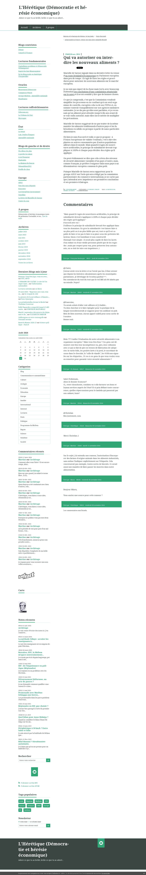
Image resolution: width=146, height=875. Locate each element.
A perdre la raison (25, 154)
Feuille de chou (24, 169)
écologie (23, 384)
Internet (23, 409)
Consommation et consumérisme (32, 376)
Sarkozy (27, 810)
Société (23, 442)
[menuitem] (24, 27)
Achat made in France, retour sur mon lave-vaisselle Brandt (86, 40)
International (25, 405)
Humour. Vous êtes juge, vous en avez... (33, 276)
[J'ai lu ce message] (144, 873)
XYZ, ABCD (25, 278)
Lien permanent (70, 189)
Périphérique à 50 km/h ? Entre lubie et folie (33, 729)
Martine (22, 459)
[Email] (34, 771)
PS (20, 810)
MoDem (38, 801)
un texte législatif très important (80, 75)
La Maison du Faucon (26, 163)
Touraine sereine (24, 319)
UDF (46, 801)
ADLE (20, 183)
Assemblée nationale (26, 138)
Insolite (23, 400)
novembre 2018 (24, 256)
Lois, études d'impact (26, 135)
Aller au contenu (7, 2)
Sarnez (22, 806)
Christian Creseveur (26, 304)
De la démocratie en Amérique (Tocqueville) (30, 75)
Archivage (35, 459)
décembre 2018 (24, 253)
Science (23, 433)
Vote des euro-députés (26, 186)
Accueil (24, 27)
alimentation (110, 189)
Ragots (23, 429)
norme (65, 191)
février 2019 (23, 247)
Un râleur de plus (25, 151)
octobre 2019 (23, 241)
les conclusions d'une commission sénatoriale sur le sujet (90, 93)
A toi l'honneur (24, 157)
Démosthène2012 (24, 166)
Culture (23, 380)
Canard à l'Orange (25, 53)
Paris (22, 417)
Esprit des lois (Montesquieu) (29, 71)
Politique (23, 421)
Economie (24, 388)
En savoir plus (106, 873)
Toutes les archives (25, 263)
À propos (50, 27)
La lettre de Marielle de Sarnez (30, 198)
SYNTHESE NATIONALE (36, 309)
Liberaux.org (23, 112)
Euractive (22, 189)
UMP (39, 806)
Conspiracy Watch (25, 93)
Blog (22, 371)
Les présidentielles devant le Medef (31, 302)
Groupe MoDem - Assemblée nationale (32, 96)
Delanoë (31, 806)
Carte (21, 590)
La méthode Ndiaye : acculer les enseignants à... (33, 640)
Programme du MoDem (29, 425)
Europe (23, 396)
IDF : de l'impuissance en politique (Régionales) (32, 667)
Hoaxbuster (22, 99)
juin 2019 (21, 244)
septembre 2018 (24, 259)
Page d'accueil (101, 36)
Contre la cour (23, 201)
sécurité (72, 191)
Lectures (23, 413)
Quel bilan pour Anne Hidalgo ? (33, 717)
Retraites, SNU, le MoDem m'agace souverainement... (31, 653)
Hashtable (22, 160)
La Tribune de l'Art (25, 115)
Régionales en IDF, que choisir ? (33, 706)
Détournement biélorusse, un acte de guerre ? (32, 680)
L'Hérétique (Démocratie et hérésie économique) (53, 10)
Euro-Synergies (27, 299)
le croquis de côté (31, 294)
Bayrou (29, 801)
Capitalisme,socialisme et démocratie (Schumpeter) (32, 67)
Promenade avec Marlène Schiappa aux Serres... (30, 693)
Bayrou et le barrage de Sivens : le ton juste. (78, 36)
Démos (20, 50)
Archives (36, 27)
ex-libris (38, 289)
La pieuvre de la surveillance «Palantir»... (34, 297)
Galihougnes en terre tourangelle (31, 317)
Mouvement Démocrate (27, 90)
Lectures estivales (25, 289)
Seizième (23, 438)
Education (24, 392)
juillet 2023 (22, 232)
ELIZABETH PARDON (38, 314)
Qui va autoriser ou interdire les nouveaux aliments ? (91, 60)
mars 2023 (22, 235)
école (21, 801)
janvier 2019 (23, 250)
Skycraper (22, 118)
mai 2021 (21, 238)
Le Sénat (21, 131)
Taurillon (21, 195)
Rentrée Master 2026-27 (27, 322)
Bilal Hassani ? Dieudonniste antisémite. (31, 742)
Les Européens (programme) (29, 192)
